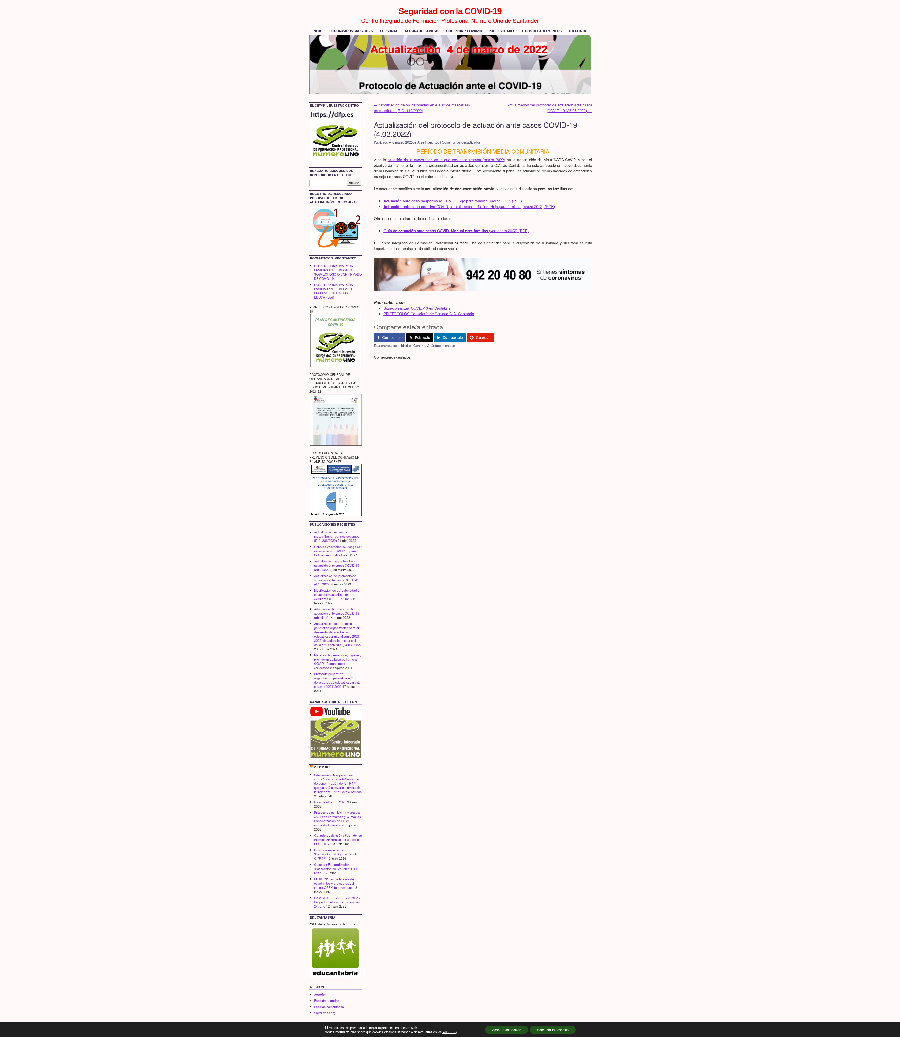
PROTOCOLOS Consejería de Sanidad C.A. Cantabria (428, 313)
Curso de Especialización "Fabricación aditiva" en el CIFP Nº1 (336, 868)
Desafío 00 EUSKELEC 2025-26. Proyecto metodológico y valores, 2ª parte (337, 902)
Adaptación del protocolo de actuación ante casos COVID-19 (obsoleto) (336, 613)
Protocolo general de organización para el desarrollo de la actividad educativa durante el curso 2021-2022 (337, 680)
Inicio (317, 31)
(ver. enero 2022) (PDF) (456, 230)
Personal (389, 31)
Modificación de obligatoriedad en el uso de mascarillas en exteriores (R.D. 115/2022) (422, 107)
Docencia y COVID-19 (464, 31)
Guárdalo (483, 337)
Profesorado (501, 31)
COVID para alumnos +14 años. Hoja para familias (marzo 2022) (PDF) (469, 206)
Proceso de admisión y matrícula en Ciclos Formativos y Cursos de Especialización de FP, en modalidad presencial (337, 818)
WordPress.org (324, 1012)
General (419, 345)
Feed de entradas (326, 1000)
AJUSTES (449, 1032)
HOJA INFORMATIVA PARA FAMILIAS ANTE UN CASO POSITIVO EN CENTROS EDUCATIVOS (333, 291)
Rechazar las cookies (553, 1029)
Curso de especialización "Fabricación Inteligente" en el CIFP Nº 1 (335, 854)
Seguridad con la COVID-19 (449, 11)
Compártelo (392, 337)
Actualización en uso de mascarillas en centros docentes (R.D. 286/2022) (336, 536)
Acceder (320, 994)
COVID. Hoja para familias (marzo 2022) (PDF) (452, 201)
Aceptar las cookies (506, 1029)
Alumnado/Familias (422, 31)
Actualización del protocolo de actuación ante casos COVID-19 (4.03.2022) (336, 580)
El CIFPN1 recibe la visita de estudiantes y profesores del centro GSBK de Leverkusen (334, 883)
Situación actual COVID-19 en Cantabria (416, 308)
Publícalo (422, 337)
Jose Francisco (428, 142)
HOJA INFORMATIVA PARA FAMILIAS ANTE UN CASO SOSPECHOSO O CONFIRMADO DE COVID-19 (338, 272)
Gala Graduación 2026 (330, 802)
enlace (450, 345)
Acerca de (577, 31)
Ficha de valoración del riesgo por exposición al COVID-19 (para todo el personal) (338, 550)
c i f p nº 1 (322, 767)
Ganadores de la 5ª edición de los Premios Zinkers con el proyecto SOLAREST (338, 839)
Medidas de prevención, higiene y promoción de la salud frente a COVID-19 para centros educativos (337, 661)
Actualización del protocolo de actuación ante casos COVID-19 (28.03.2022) (549, 107)
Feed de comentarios (329, 1006)
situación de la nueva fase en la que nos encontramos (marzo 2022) (446, 159)
